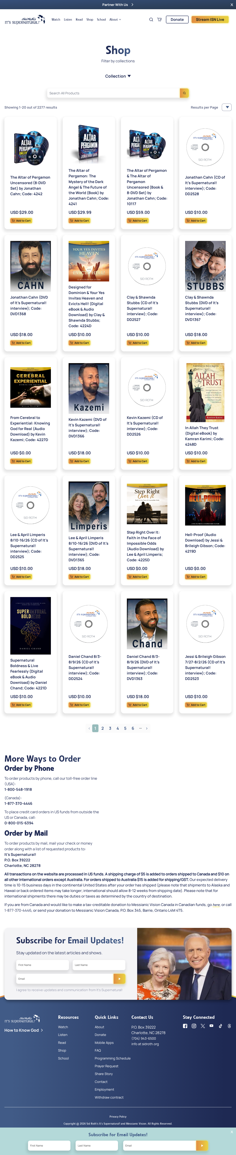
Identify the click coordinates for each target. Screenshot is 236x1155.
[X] (203, 1026)
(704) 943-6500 (143, 1038)
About (114, 20)
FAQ (98, 1050)
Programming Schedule (113, 1058)
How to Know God (21, 1030)
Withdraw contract (109, 1097)
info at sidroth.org (145, 1044)
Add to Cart (23, 220)
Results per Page (204, 107)
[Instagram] (194, 1026)
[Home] (25, 19)
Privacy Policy (118, 1117)
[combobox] (118, 93)
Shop (89, 20)
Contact (101, 1081)
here (216, 904)
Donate (177, 19)
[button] (232, 4)
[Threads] (229, 1026)
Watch (56, 20)
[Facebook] (185, 1026)
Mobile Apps (104, 1042)
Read (79, 20)
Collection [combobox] (115, 76)
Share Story (104, 1073)
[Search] (184, 93)
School (101, 20)
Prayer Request (106, 1066)
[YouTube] (211, 1026)
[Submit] (119, 979)
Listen (68, 20)
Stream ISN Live (210, 19)
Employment (104, 1089)
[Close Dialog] (232, 1131)
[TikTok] (220, 1026)
